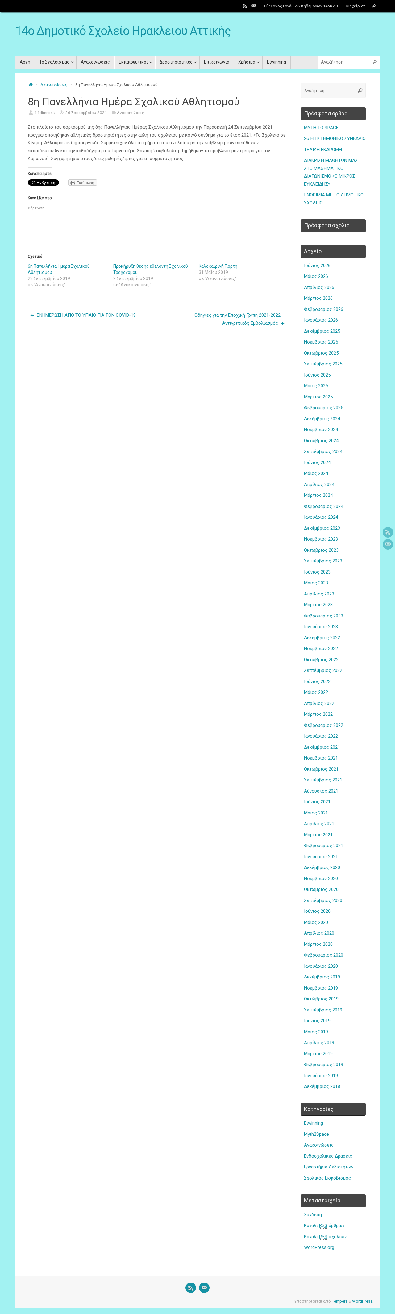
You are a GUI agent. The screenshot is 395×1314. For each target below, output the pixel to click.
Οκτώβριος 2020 (321, 889)
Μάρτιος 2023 (318, 605)
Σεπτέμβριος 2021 (323, 780)
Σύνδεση (313, 1214)
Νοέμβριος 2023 (321, 539)
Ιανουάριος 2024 (321, 517)
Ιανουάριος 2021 (321, 856)
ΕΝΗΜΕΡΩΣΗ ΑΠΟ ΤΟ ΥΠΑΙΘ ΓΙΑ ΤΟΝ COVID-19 (85, 315)
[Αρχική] (31, 84)
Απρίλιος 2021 (319, 823)
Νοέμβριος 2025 (321, 342)
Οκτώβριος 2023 (321, 550)
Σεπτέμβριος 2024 (323, 451)
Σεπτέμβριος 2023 (323, 561)
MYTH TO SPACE (321, 127)
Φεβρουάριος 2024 (323, 506)
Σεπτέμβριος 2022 (323, 670)
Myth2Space (316, 1134)
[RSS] (245, 6)
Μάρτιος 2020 (318, 944)
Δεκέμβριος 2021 (322, 747)
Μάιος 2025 (316, 386)
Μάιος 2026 (316, 276)
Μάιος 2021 (316, 813)
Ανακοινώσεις (54, 84)
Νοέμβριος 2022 (321, 648)
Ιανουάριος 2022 (321, 736)
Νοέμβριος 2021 (321, 758)
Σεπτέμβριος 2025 (323, 364)
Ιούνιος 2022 (317, 681)
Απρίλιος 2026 (319, 287)
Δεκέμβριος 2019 (322, 977)
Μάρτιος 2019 (318, 1054)
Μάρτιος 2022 (318, 714)
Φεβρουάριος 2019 (323, 1064)
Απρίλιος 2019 (319, 1042)
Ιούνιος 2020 (317, 911)
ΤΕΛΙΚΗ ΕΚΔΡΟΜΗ (323, 149)
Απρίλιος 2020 (319, 933)
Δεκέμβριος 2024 (322, 419)
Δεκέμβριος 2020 (322, 867)
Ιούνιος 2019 (317, 1021)
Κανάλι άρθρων (324, 1225)
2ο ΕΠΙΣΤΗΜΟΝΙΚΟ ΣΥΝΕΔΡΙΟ (335, 138)
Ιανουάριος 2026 (321, 320)
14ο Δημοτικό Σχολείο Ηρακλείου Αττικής (123, 31)
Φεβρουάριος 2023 (323, 616)
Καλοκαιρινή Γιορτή (218, 266)
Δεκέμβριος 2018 (322, 1086)
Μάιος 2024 (316, 473)
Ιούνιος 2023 (317, 572)
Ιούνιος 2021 (317, 802)
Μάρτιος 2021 (318, 835)
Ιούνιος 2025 (317, 375)
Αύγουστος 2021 (321, 791)
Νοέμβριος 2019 (321, 988)
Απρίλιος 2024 (319, 484)
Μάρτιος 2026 (318, 298)
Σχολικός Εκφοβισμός (327, 1178)
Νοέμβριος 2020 (321, 878)
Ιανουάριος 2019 (321, 1075)
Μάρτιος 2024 (318, 495)
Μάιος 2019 (316, 1032)
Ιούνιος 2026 (317, 265)
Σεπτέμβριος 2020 (323, 900)
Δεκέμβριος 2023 (322, 528)
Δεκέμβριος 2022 (322, 638)
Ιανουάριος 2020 (321, 966)
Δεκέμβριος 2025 (322, 331)
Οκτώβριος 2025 (321, 353)
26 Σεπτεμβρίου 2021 (86, 112)
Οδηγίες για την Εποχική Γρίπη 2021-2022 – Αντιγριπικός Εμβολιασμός (239, 319)
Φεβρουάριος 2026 (323, 309)
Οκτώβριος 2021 (321, 769)
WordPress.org (319, 1247)
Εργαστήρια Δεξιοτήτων (328, 1167)
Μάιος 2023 (316, 583)
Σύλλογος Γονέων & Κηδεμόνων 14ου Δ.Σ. (302, 6)
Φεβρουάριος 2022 (323, 725)
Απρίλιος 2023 (319, 594)
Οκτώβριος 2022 (321, 659)
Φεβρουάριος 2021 (323, 845)
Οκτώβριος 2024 (321, 440)
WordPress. (362, 1301)
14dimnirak (45, 112)
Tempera (339, 1301)
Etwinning (313, 1123)
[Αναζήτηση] (374, 6)
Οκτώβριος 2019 (321, 999)
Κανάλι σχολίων (325, 1236)
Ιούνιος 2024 (317, 462)
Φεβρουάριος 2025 (323, 407)
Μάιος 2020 (316, 922)
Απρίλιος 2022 (319, 703)
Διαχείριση (356, 6)
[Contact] (253, 6)
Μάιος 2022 (316, 692)
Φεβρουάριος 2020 (323, 955)
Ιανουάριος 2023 (321, 626)
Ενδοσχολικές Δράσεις (328, 1156)
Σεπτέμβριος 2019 (323, 1010)
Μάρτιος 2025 (318, 397)
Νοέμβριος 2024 (321, 429)
